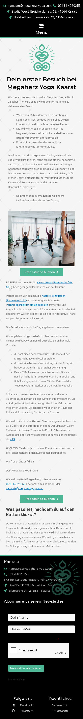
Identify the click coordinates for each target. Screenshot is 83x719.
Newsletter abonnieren (26, 668)
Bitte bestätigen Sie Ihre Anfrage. (33, 639)
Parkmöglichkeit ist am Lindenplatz (27, 304)
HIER (12, 439)
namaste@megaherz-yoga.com (24, 488)
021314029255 (15, 483)
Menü (41, 32)
